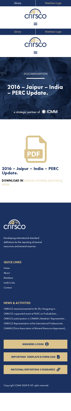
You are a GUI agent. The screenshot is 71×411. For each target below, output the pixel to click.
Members (8, 277)
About (7, 272)
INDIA (5, 184)
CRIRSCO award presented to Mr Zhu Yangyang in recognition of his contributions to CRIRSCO (29, 308)
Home (7, 268)
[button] (36, 24)
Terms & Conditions (12, 405)
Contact (8, 287)
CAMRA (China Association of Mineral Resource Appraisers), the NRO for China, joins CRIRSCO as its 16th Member (35, 328)
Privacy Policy (10, 396)
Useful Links (9, 282)
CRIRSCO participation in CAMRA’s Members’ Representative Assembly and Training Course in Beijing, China (35, 318)
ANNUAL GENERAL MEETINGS (43, 181)
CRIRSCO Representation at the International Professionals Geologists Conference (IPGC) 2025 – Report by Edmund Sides (33, 323)
